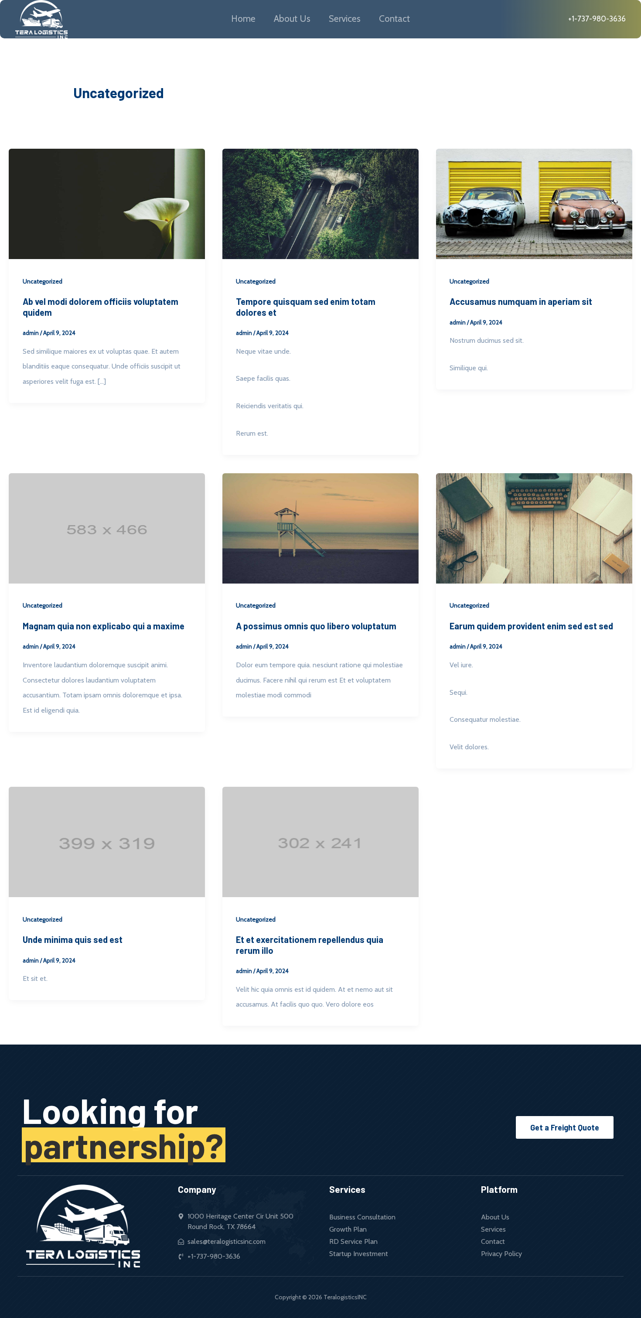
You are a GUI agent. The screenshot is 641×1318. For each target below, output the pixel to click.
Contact (394, 18)
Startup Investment (358, 1254)
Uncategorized (42, 281)
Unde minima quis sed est (73, 939)
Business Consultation (362, 1217)
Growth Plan (348, 1229)
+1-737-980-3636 (596, 18)
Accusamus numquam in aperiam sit (521, 301)
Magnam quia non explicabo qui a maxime (103, 626)
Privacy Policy (501, 1254)
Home (243, 18)
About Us (292, 18)
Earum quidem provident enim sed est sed (531, 626)
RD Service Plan (353, 1241)
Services (345, 18)
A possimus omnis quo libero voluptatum (316, 626)
